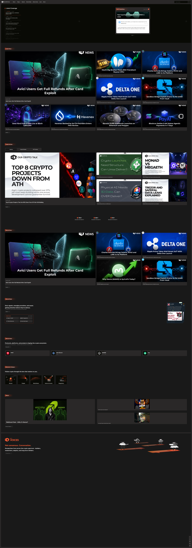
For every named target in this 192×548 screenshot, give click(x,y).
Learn (40, 1)
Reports (23, 1)
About (44, 1)
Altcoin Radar (28, 1)
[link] (143, 51)
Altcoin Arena (35, 1)
